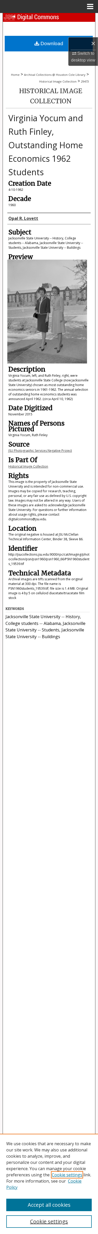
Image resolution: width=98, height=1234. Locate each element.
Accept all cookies (49, 1204)
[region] (49, 1184)
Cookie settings (67, 1175)
